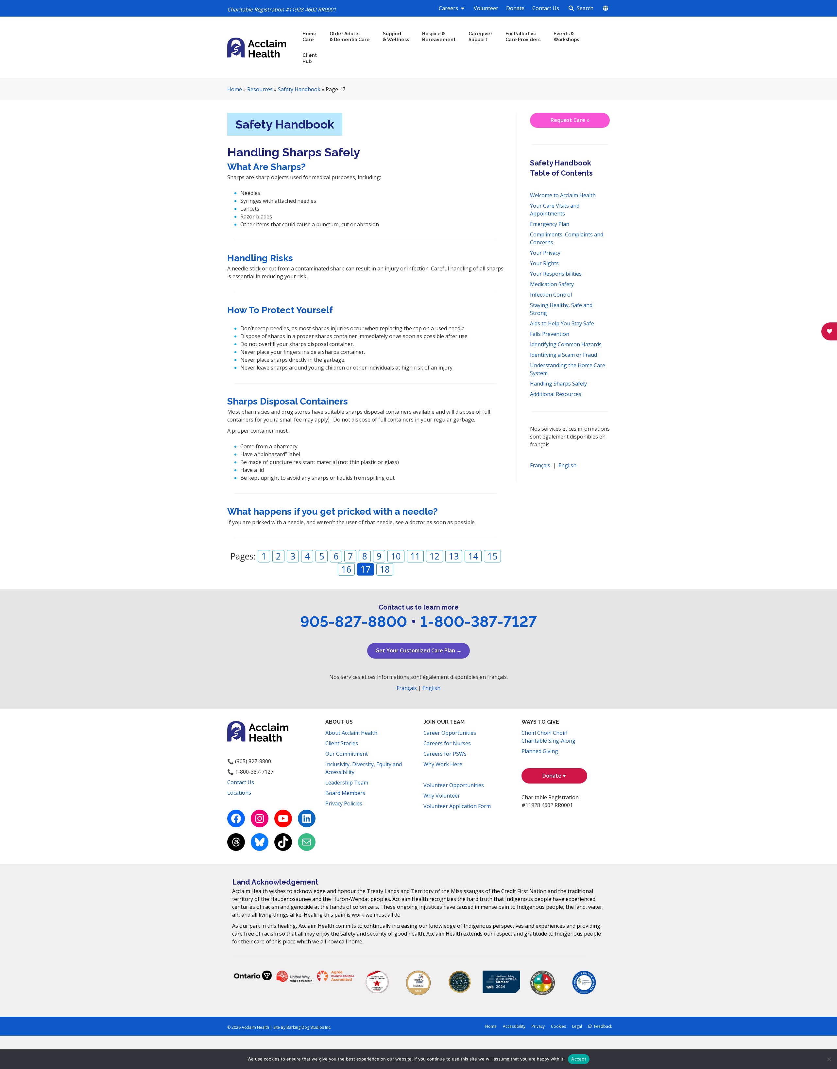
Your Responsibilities (556, 273)
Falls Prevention (549, 333)
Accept (578, 1058)
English (567, 465)
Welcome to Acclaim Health (563, 195)
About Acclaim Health (351, 732)
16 (346, 569)
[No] (829, 1059)
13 (454, 556)
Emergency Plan (549, 224)
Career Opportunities (449, 732)
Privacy (538, 1026)
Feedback (602, 1026)
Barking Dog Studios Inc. (308, 1027)
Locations (239, 792)
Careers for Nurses (447, 743)
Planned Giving (539, 751)
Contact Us (545, 8)
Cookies (558, 1026)
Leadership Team (346, 782)
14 (473, 556)
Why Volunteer (441, 795)
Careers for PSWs (445, 753)
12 (434, 556)
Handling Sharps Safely (558, 383)
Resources (260, 89)
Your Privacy (545, 252)
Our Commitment (346, 753)
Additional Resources (555, 394)
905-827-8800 (353, 621)
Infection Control (551, 294)
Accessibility (514, 1026)
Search (584, 8)
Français (540, 465)
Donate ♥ (554, 775)
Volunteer (486, 8)
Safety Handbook (299, 89)
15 (492, 556)
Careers (449, 8)
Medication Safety (552, 284)
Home (234, 89)
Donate (515, 8)
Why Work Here (442, 764)
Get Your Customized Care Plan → (418, 650)
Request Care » (570, 120)
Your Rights (544, 263)
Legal (577, 1026)
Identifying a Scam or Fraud (563, 354)
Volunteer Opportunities (453, 785)
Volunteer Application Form (457, 806)
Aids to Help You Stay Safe (562, 323)
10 (396, 556)
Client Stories (341, 743)
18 (385, 569)
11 (415, 556)
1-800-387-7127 (478, 621)
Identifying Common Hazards (566, 344)
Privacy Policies (343, 803)
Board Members (345, 793)
